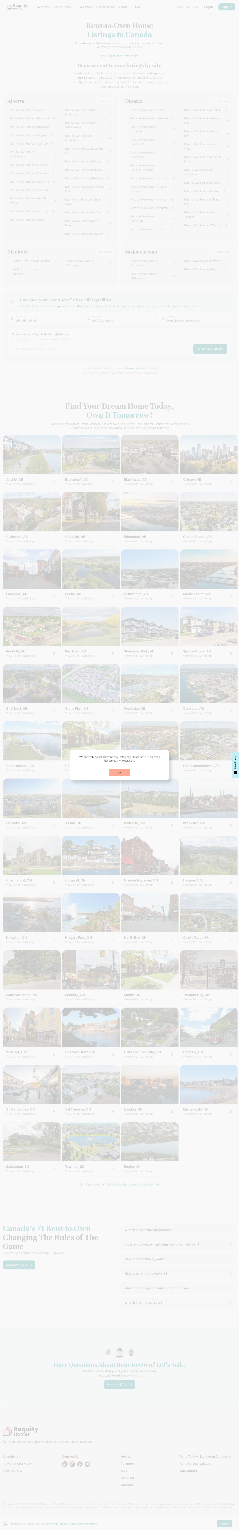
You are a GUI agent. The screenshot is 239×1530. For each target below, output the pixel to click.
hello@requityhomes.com (119, 760)
